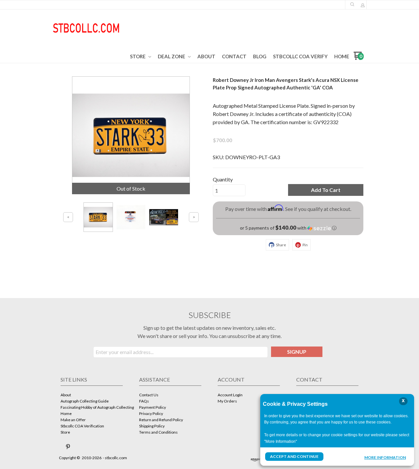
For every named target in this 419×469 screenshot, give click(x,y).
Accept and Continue (294, 456)
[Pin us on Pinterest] (68, 446)
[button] (352, 4)
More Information (385, 457)
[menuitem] (140, 57)
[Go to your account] (363, 5)
